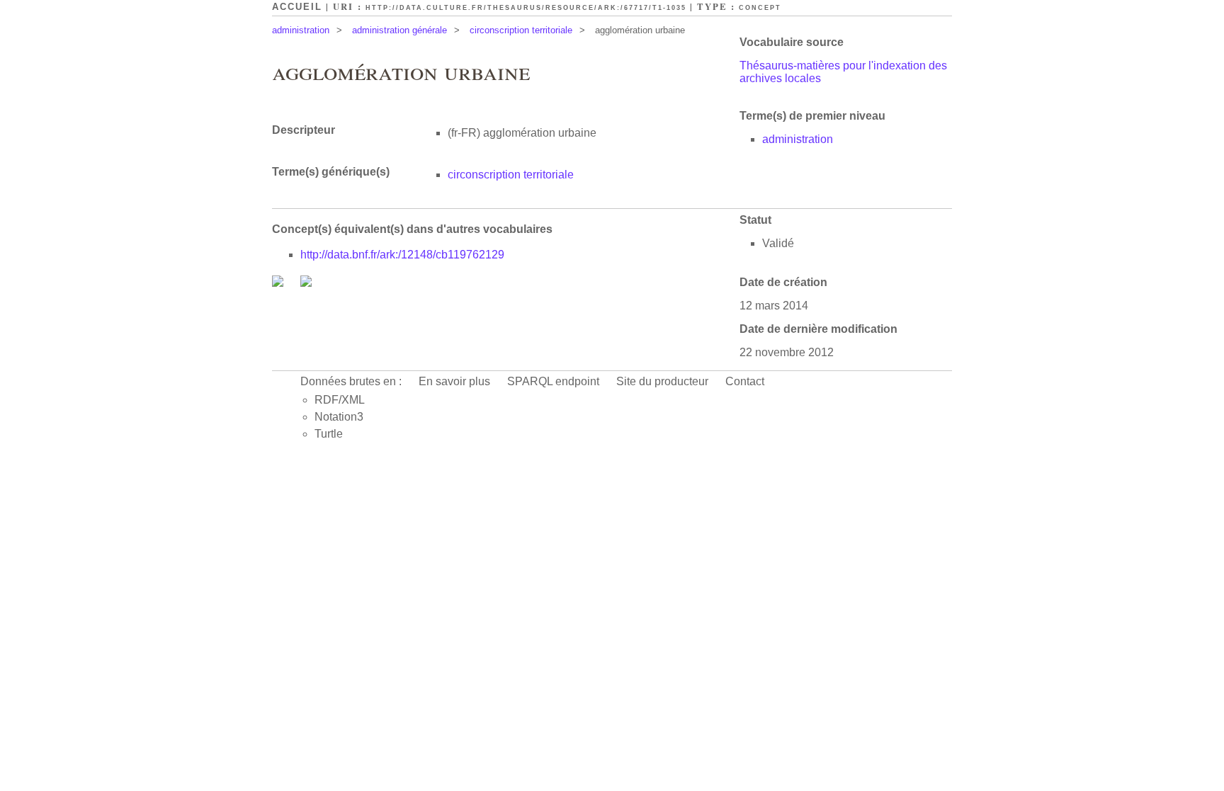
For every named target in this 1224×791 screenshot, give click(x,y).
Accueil (297, 6)
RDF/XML (339, 400)
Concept (760, 7)
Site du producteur (662, 381)
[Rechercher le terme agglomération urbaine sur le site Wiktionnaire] (306, 283)
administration (300, 30)
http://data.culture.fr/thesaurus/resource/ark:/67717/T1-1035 (526, 7)
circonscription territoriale (521, 30)
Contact (744, 381)
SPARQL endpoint (553, 381)
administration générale (399, 30)
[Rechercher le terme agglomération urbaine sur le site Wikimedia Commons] (279, 283)
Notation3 (338, 417)
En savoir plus (454, 381)
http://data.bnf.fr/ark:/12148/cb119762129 (402, 255)
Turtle (328, 434)
